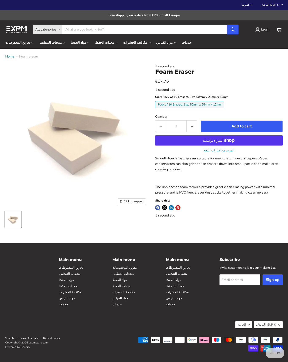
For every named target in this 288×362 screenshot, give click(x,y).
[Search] (232, 29)
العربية (245, 5)
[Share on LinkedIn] (171, 207)
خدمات (187, 42)
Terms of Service (28, 338)
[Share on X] (164, 207)
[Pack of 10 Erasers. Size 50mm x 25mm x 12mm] (190, 109)
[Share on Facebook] (157, 207)
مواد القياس (165, 42)
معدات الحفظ (105, 42)
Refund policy (51, 338)
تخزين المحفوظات (18, 42)
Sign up (272, 279)
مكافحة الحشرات (135, 42)
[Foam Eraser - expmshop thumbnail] (13, 219)
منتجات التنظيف (51, 42)
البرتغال (269, 5)
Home (10, 56)
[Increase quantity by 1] (192, 126)
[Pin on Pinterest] (177, 207)
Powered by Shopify (17, 347)
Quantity (161, 116)
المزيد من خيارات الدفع (219, 150)
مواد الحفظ (79, 42)
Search (9, 338)
